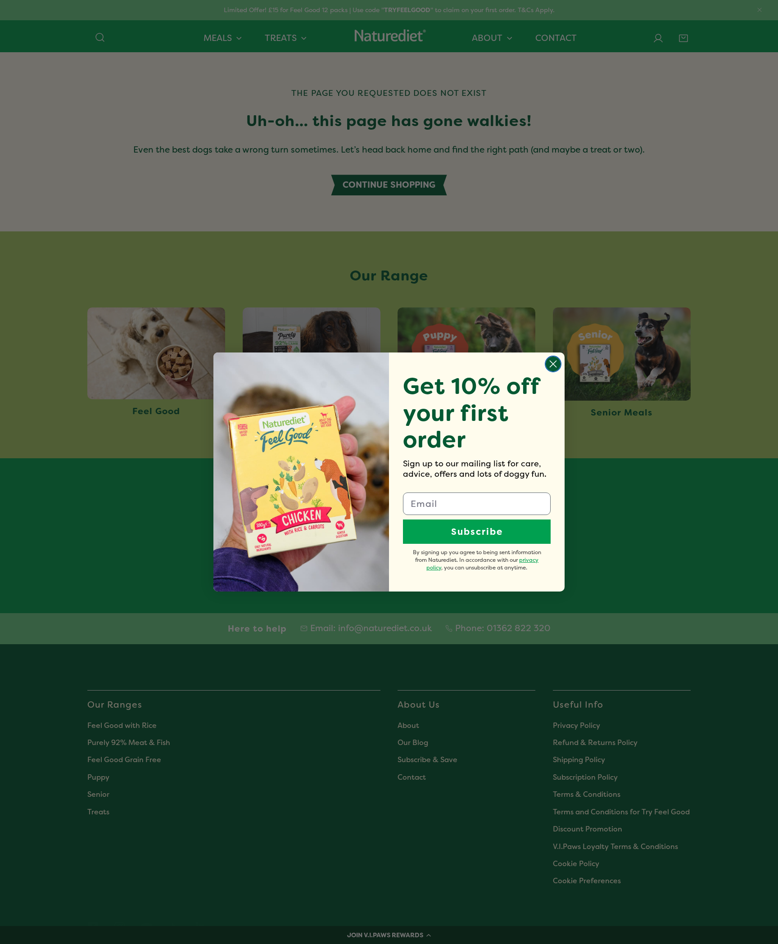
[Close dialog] (553, 364)
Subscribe (477, 531)
